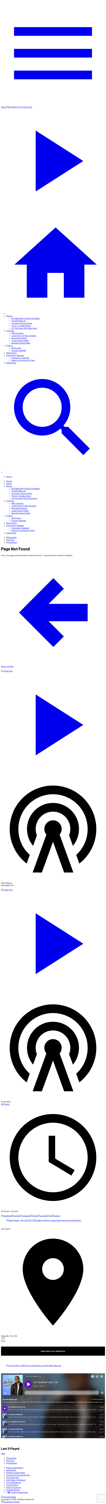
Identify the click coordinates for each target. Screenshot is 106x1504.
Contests (10, 330)
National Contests (19, 338)
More (3, 1453)
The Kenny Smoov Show (21, 323)
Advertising (11, 362)
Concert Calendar (18, 350)
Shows (9, 316)
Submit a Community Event (23, 360)
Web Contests (17, 333)
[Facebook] (11, 537)
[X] (10, 540)
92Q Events (16, 348)
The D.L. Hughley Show (21, 325)
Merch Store (11, 353)
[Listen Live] (53, 723)
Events (9, 345)
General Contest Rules (20, 343)
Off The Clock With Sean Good (24, 328)
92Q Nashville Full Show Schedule (25, 318)
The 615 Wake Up (18, 321)
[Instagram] (11, 542)
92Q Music (5, 1104)
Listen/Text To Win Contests (23, 335)
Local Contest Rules (20, 340)
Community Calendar (15, 355)
